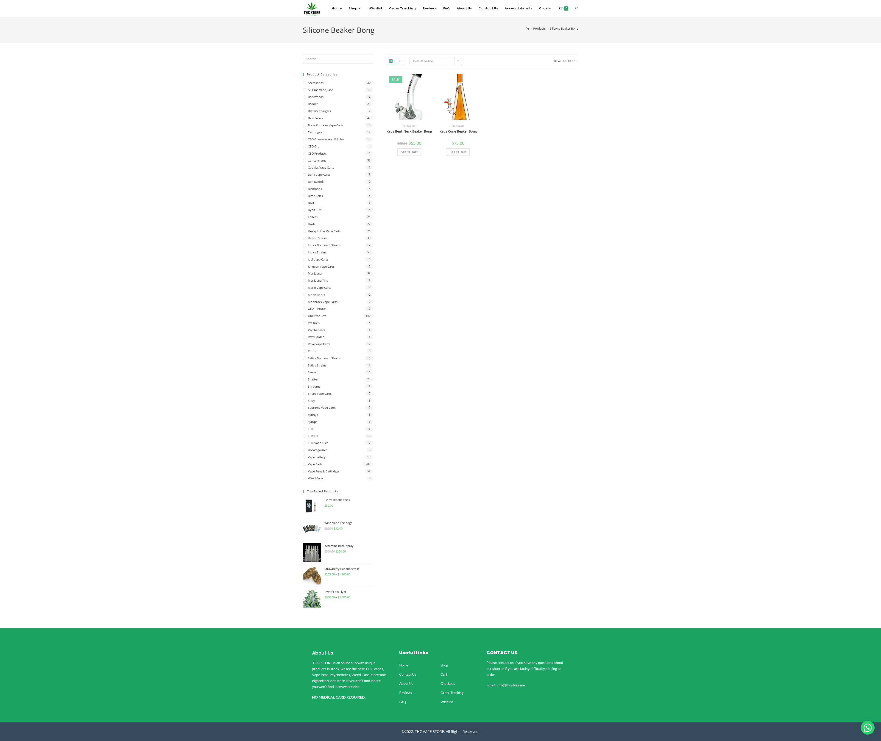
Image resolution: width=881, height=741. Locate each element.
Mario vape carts (319, 288)
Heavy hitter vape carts (324, 231)
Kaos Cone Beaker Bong (458, 131)
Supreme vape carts (322, 407)
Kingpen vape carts (321, 266)
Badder (313, 104)
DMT (311, 203)
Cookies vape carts (321, 167)
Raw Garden (316, 337)
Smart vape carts (320, 393)
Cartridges (315, 132)
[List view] (401, 61)
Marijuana (315, 273)
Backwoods (315, 97)
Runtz (312, 351)
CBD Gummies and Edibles (326, 139)
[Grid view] (391, 61)
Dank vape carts (319, 174)
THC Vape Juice (318, 443)
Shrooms (314, 386)
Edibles (313, 217)
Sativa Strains (317, 365)
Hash (311, 224)
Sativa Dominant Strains (324, 358)
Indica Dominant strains (324, 245)
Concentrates (317, 160)
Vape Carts (315, 464)
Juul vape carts (318, 259)
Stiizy (311, 401)
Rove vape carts (319, 344)
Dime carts (315, 196)
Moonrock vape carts (322, 302)
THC (311, 429)
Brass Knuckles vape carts (325, 125)
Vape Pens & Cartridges (324, 471)
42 (564, 61)
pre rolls (314, 323)
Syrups (312, 422)
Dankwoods (316, 182)
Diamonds (315, 189)
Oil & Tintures (317, 309)
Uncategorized (318, 450)
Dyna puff (314, 210)
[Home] (527, 28)
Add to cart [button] (409, 152)
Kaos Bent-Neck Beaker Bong (409, 131)
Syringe (313, 415)
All (576, 61)
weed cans (315, 478)
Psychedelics (316, 330)
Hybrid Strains (317, 238)
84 (569, 61)
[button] (868, 728)
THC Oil (313, 436)
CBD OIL (313, 146)
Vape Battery (317, 457)
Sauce (312, 372)
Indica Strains (317, 252)
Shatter (313, 379)
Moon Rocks (316, 295)
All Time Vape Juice (320, 90)
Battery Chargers (319, 111)
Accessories (409, 126)
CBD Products (317, 153)
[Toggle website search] (577, 8)
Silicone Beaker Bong (564, 28)
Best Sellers (315, 118)
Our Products (317, 316)
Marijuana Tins (318, 280)
